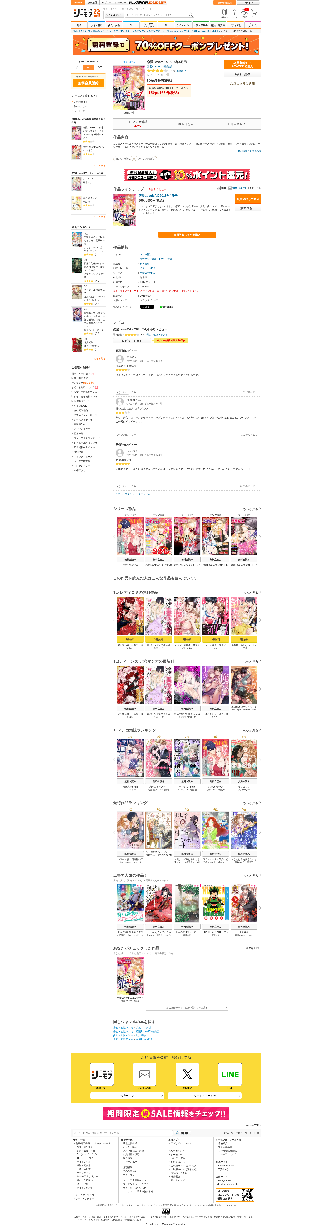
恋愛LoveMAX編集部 (159, 66)
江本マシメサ (133, 935)
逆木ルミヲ (223, 862)
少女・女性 (114, 25)
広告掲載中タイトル (84, 447)
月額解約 (127, 1167)
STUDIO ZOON (165, 855)
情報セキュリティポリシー (147, 1205)
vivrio (254, 710)
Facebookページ (227, 1165)
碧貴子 (250, 862)
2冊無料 (187, 639)
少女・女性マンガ (134, 31)
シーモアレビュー (85, 1198)
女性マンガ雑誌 (145, 158)
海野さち (215, 717)
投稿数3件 (177, 70)
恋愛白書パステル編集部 (158, 790)
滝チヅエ (178, 862)
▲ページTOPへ (253, 1125)
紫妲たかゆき (125, 862)
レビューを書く (156, 74)
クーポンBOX (130, 1162)
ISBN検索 (208, 1205)
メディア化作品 (82, 429)
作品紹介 (222, 1143)
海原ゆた (130, 648)
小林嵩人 (94, 346)
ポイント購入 (130, 1147)
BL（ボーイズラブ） (87, 1154)
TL (166, 25)
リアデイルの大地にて (94, 291)
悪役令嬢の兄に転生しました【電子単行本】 (94, 240)
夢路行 (86, 201)
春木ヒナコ (89, 182)
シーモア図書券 (82, 461)
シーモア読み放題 (85, 1195)
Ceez (99, 296)
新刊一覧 (254, 1133)
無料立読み (130, 559)
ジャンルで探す (114, 14)
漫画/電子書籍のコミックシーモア (93, 1143)
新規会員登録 (130, 1143)
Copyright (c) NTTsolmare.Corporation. (166, 1224)
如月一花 (192, 717)
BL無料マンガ (81, 401)
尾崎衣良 (187, 935)
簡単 (234, 188)
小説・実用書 (201, 25)
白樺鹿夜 (121, 935)
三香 (205, 862)
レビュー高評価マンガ (85, 442)
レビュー (106, 2)
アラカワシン (91, 273)
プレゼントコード (83, 465)
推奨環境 (175, 1176)
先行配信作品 (81, 410)
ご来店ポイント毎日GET (86, 415)
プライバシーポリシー (124, 1205)
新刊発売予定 (81, 378)
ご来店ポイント (127, 1095)
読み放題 (92, 2)
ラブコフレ (244, 786)
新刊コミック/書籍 (81, 373)
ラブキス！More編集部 (187, 790)
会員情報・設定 (131, 1154)
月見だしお (89, 296)
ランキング (83, 382)
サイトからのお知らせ (134, 1187)
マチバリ (137, 862)
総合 (79, 25)
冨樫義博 (215, 935)
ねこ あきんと (90, 198)
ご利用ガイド (81, 102)
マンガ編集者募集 (227, 1150)
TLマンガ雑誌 (123, 158)
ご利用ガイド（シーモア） (184, 1165)
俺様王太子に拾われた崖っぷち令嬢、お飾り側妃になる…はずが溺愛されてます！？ (94, 319)
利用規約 (109, 1205)
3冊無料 (158, 639)
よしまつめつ (91, 247)
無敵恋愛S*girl (130, 786)
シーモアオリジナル (87, 1176)
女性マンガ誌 (153, 31)
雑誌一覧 (228, 1133)
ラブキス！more (187, 786)
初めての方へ (81, 106)
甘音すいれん (187, 648)
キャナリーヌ (97, 251)
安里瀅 (244, 648)
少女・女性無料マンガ (85, 392)
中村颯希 (159, 935)
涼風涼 (95, 300)
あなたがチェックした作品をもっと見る (187, 1007)
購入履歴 (127, 1158)
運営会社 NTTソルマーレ (225, 1205)
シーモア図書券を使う (134, 1180)
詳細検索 (78, 452)
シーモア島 (121, 2)
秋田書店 (167, 31)
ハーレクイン (84, 1172)
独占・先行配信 (85, 1180)
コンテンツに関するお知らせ (138, 1191)
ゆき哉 (168, 935)
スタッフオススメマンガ (86, 438)
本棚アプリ (79, 470)
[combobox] (159, 15)
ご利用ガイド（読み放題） (184, 1169)
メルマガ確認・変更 (133, 1150)
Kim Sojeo (236, 710)
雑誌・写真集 (218, 25)
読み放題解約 (130, 1171)
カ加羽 (213, 862)
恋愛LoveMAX (181, 31)
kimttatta (246, 710)
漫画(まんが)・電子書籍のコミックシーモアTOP (98, 31)
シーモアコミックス (148, 25)
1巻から (243, 188)
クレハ (250, 935)
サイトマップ (178, 1180)
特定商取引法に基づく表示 (172, 1205)
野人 (86, 346)
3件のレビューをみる (156, 334)
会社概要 (100, 1205)
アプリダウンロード (181, 1143)
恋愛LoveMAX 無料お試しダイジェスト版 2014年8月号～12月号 (94, 132)
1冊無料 (215, 639)
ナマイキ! (88, 178)
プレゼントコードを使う (136, 1184)
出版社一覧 (241, 1133)
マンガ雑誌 (129, 62)
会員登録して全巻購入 (187, 234)
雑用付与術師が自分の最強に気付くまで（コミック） (94, 267)
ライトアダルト (252, 25)
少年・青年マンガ (86, 1147)
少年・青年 (96, 25)
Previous (116, 536)
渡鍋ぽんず (151, 855)
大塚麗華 (182, 717)
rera (215, 648)
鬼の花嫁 (244, 932)
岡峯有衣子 (240, 862)
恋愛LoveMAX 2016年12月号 (93, 149)
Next (258, 537)
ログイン (248, 2)
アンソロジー (130, 790)
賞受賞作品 (79, 424)
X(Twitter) (223, 1169)
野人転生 (88, 342)
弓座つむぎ (159, 648)
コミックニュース (83, 456)
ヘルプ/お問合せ (179, 1158)
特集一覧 (78, 433)
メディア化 (235, 25)
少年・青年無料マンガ (85, 396)
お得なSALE (80, 406)
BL (131, 25)
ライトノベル (183, 25)
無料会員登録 (225, 2)
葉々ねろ (88, 330)
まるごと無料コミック (83, 387)
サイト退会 (129, 1174)
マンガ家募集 (225, 1147)
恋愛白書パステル (158, 786)
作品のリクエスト (180, 1173)
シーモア (78, 2)
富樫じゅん (240, 935)
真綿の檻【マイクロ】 (187, 932)
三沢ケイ (99, 330)
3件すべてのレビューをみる (134, 493)
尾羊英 (149, 935)
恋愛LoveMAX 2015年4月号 (206, 31)
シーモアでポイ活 (83, 419)
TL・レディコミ (85, 1158)
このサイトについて (194, 1205)
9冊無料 (130, 639)
